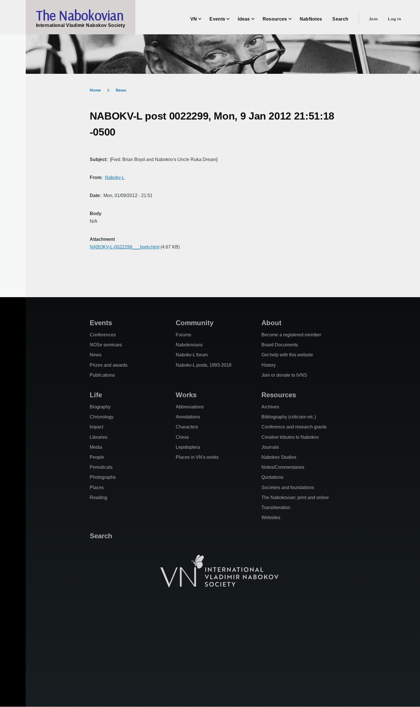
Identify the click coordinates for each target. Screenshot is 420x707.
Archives (270, 406)
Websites (270, 517)
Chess (182, 437)
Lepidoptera (188, 447)
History (268, 365)
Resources (278, 395)
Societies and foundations (287, 487)
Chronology (101, 416)
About (271, 323)
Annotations (188, 416)
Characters (187, 426)
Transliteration (275, 507)
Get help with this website (287, 354)
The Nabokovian (79, 15)
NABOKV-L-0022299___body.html (124, 247)
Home (95, 90)
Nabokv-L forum (192, 354)
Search (101, 536)
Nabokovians (189, 344)
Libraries (98, 437)
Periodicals (101, 467)
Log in (394, 19)
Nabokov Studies (278, 457)
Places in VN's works (197, 457)
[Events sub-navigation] (231, 19)
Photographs (103, 477)
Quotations (272, 477)
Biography (100, 406)
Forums (183, 334)
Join (373, 19)
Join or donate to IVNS (284, 375)
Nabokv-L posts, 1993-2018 (203, 365)
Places (97, 487)
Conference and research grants (294, 426)
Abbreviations (190, 406)
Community (194, 323)
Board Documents (279, 344)
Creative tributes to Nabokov (290, 437)
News (121, 90)
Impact (96, 426)
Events (101, 323)
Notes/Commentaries (282, 467)
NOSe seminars (106, 344)
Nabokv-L (115, 177)
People (97, 457)
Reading (98, 497)
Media (96, 447)
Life (96, 395)
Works (186, 395)
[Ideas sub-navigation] (256, 19)
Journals (270, 447)
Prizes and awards (108, 365)
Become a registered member (291, 334)
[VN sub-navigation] (203, 19)
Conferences (103, 334)
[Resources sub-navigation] (293, 19)
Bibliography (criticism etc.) (288, 416)
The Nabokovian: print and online (295, 497)
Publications (102, 375)
